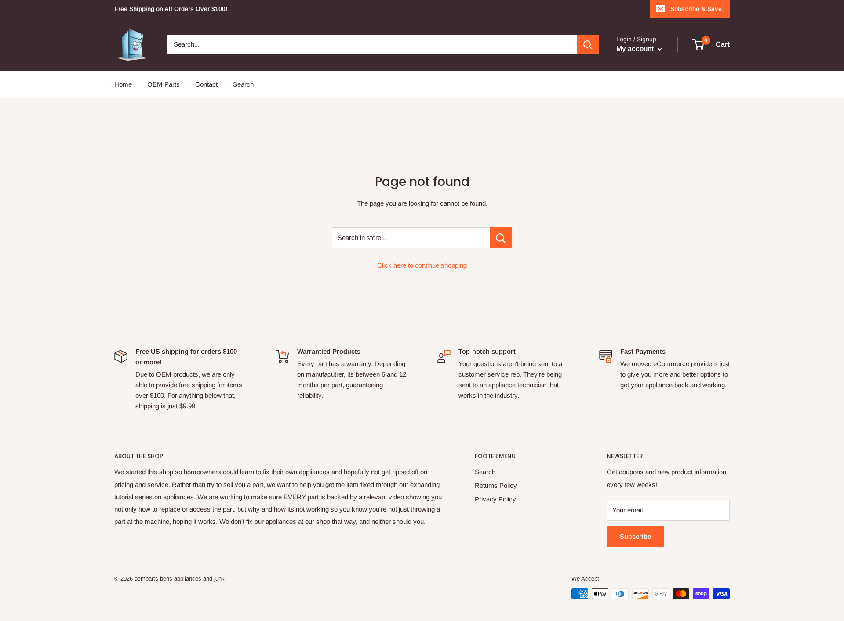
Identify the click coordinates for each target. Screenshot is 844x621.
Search (243, 84)
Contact (206, 84)
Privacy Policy (495, 499)
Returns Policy (496, 485)
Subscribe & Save (696, 8)
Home (123, 84)
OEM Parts (163, 84)
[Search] (588, 44)
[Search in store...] (501, 237)
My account (635, 48)
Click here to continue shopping (422, 265)
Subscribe (635, 536)
